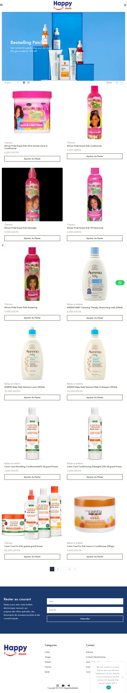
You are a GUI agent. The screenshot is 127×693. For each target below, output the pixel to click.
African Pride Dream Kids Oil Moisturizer (85, 227)
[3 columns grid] (24, 83)
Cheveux (8, 142)
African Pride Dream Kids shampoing (20, 307)
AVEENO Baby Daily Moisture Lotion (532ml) (24, 387)
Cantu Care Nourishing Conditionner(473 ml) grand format (31, 466)
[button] (1, 4)
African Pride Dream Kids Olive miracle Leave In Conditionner (26, 147)
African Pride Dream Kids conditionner (84, 145)
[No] (122, 677)
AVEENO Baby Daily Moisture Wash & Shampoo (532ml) (92, 387)
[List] (29, 83)
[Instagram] (57, 685)
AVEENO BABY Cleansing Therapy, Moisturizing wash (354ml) (95, 307)
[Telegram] (68, 685)
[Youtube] (63, 685)
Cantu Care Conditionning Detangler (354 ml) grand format (94, 466)
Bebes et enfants (75, 304)
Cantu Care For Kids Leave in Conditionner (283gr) (90, 546)
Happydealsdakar (71, 688)
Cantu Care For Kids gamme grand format (23, 546)
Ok (109, 687)
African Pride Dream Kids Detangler (20, 227)
